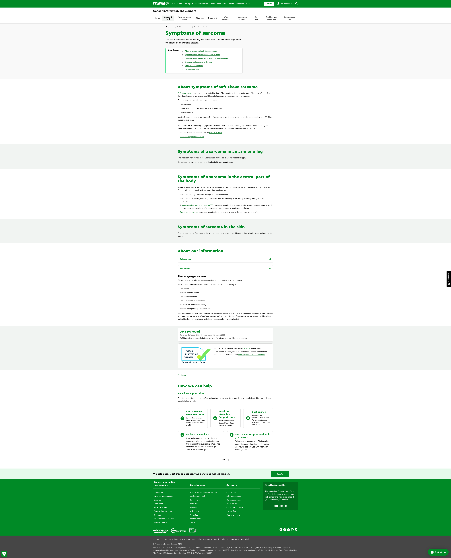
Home (157, 18)
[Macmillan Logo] (161, 3)
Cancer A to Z (168, 18)
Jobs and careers (233, 496)
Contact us (231, 492)
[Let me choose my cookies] (4, 554)
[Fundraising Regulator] (178, 531)
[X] (284, 530)
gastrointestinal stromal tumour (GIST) (197, 205)
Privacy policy (184, 539)
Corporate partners (234, 507)
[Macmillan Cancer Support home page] (166, 27)
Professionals (195, 519)
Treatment (212, 18)
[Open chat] (438, 552)
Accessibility (245, 539)
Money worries (201, 4)
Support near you (289, 18)
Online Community (218, 4)
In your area (195, 500)
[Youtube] (288, 530)
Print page (182, 375)
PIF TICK (246, 348)
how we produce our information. (251, 355)
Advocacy (194, 511)
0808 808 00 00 (215, 133)
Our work (231, 485)
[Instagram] (292, 530)
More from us (197, 485)
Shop (192, 522)
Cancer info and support (182, 4)
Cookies (217, 539)
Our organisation (233, 500)
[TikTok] (296, 530)
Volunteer (194, 515)
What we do (231, 504)
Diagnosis (200, 18)
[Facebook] (281, 530)
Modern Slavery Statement (202, 539)
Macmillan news (233, 515)
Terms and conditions (169, 539)
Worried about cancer (184, 18)
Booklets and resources (271, 18)
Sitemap (156, 539)
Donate (231, 4)
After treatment (226, 18)
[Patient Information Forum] (193, 531)
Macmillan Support (191, 393)
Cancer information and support (204, 492)
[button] (295, 4)
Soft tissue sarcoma (184, 27)
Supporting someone (242, 18)
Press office (231, 511)
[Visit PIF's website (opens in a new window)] (196, 364)
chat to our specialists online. (192, 137)
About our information (230, 539)
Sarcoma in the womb (189, 212)
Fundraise (240, 4)
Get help (256, 18)
